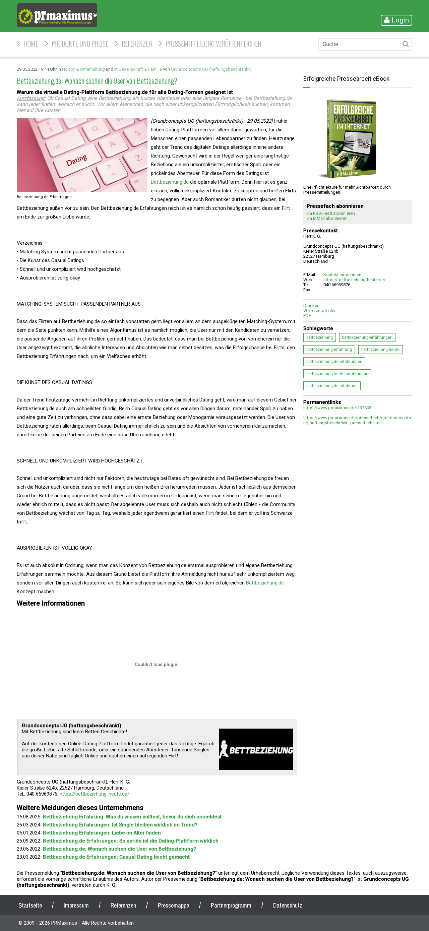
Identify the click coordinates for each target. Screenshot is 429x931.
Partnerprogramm (231, 905)
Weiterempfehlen (319, 310)
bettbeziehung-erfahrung (329, 349)
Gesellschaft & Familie (140, 69)
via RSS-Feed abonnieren (331, 213)
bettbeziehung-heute (380, 349)
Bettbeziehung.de (170, 182)
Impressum (76, 905)
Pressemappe (173, 905)
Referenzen (137, 44)
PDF (307, 315)
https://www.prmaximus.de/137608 (337, 407)
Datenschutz (287, 905)
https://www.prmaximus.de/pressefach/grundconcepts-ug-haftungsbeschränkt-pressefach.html (357, 420)
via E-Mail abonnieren (327, 218)
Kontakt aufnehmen (342, 274)
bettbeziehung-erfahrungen (367, 337)
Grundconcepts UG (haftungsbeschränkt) (211, 69)
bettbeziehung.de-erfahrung (332, 385)
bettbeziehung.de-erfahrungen (334, 361)
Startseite (30, 905)
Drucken (311, 305)
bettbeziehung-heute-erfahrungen (337, 373)
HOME (30, 44)
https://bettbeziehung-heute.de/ (94, 794)
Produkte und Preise (80, 44)
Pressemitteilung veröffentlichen (213, 44)
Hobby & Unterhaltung (83, 69)
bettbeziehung (319, 337)
